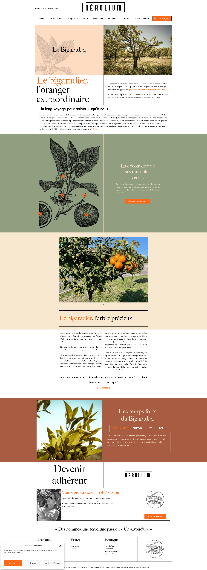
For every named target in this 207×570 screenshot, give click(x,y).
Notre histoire (56, 18)
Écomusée (75, 546)
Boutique (74, 549)
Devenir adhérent (141, 18)
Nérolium (95, 129)
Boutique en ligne (161, 18)
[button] (60, 545)
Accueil (42, 18)
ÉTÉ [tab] (150, 428)
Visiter (85, 18)
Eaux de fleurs (110, 546)
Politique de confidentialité (94, 568)
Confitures (109, 549)
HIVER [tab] (160, 428)
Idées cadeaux (110, 554)
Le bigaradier (72, 18)
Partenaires (98, 18)
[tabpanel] (137, 442)
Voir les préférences (52, 563)
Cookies (131, 568)
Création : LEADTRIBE (142, 568)
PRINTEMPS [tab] (137, 428)
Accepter (12, 563)
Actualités (112, 18)
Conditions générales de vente (116, 568)
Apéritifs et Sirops (111, 551)
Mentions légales (77, 568)
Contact (125, 18)
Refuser (33, 563)
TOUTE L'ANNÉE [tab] (119, 428)
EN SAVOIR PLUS (103, 388)
